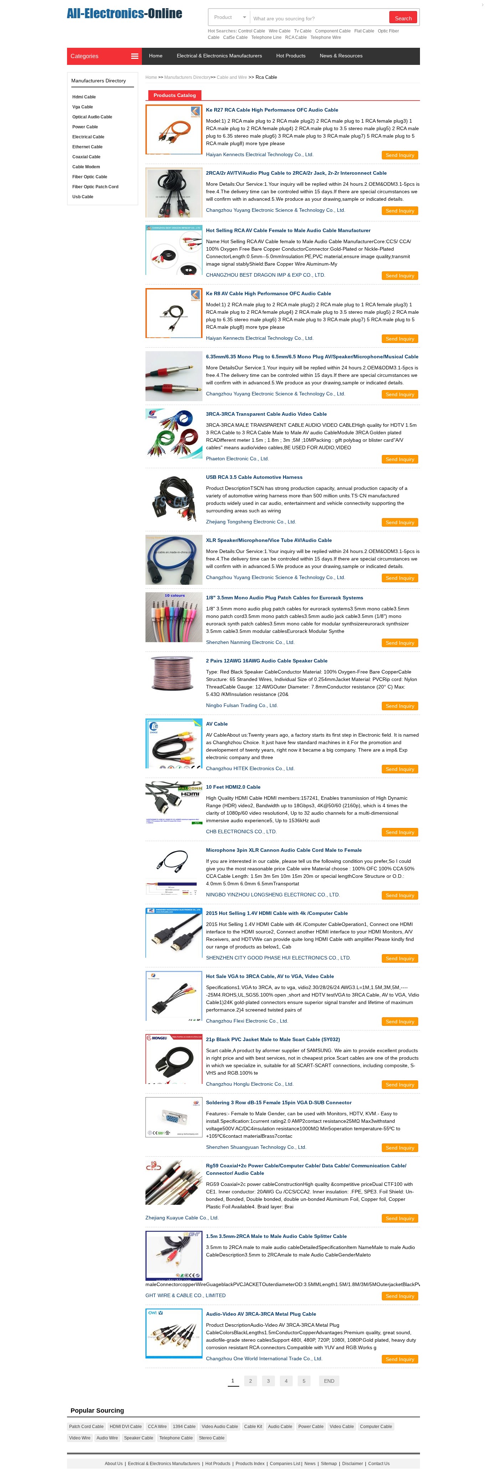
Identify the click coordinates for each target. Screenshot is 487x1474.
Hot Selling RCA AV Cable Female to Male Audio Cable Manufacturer (288, 230)
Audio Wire (107, 1437)
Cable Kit (253, 1426)
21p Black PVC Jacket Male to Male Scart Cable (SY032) (273, 1039)
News (310, 1463)
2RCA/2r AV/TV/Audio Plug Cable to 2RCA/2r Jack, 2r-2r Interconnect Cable (296, 173)
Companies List (285, 1463)
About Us (114, 1463)
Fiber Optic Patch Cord (95, 186)
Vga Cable (82, 106)
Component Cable (333, 31)
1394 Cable (184, 1426)
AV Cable (217, 724)
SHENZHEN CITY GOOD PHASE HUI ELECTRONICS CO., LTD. (278, 958)
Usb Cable (82, 196)
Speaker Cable (138, 1437)
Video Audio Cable (220, 1426)
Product (223, 17)
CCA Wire (157, 1426)
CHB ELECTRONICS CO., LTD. (241, 831)
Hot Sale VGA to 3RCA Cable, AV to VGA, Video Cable (270, 976)
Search (403, 18)
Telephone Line (266, 37)
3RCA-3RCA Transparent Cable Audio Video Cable (266, 414)
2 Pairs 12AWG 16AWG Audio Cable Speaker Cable (267, 661)
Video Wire (80, 1437)
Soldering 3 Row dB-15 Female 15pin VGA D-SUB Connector (279, 1102)
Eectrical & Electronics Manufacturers (164, 1463)
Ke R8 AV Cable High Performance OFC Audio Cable (268, 293)
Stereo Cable (212, 1437)
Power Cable (85, 126)
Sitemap (329, 1463)
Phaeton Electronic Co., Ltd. (237, 458)
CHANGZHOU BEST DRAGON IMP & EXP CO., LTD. (265, 275)
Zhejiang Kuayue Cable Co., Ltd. (182, 1217)
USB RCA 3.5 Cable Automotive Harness (254, 477)
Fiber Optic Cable (89, 176)
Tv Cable (303, 31)
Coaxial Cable (86, 156)
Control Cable (251, 31)
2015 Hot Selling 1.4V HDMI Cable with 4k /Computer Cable (277, 913)
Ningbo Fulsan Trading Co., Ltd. (242, 705)
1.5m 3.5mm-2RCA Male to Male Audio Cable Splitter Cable (276, 1236)
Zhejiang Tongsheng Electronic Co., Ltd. (251, 521)
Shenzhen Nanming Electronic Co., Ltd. (250, 642)
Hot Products (291, 55)
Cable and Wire (232, 77)
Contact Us (379, 1463)
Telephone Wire (326, 37)
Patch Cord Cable (86, 1426)
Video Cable (342, 1426)
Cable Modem (86, 166)
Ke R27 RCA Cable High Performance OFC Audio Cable (272, 110)
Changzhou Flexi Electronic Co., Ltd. (247, 1021)
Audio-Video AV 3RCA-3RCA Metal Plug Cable (261, 1314)
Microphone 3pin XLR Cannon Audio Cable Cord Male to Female (284, 850)
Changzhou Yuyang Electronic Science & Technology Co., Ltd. (275, 210)
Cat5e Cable (235, 37)
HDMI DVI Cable (126, 1426)
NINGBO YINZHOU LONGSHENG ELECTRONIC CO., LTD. (273, 894)
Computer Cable (376, 1426)
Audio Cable (280, 1426)
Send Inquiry (400, 155)
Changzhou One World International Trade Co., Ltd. (264, 1358)
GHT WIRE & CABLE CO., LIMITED (185, 1295)
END (329, 1381)
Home (156, 55)
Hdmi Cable (84, 96)
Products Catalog (175, 95)
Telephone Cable (176, 1437)
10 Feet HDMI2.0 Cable (233, 787)
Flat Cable (364, 31)
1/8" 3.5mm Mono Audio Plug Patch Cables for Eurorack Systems (284, 597)
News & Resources (341, 55)
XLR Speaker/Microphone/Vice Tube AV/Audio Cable (269, 540)
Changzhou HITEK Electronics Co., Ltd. (250, 768)
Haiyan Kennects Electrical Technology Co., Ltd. (260, 154)
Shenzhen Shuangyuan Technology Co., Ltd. (256, 1147)
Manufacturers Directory (187, 77)
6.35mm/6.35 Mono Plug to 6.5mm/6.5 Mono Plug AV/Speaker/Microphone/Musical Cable (312, 356)
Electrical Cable (88, 136)
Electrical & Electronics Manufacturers (219, 55)
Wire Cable (280, 31)
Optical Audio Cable (92, 116)
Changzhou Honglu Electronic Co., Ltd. (250, 1084)
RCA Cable (296, 37)
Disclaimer (352, 1463)
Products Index (250, 1463)
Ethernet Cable (87, 146)
